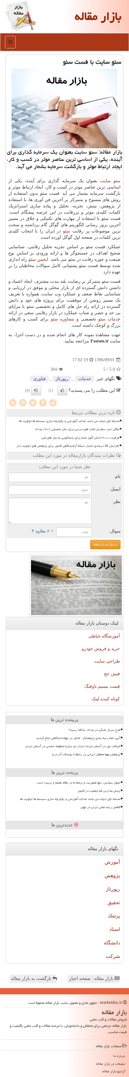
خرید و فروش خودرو (101, 648)
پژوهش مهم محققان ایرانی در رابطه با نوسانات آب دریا (86, 754)
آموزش (112, 862)
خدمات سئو (109, 319)
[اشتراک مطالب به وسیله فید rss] (12, 402)
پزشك (114, 915)
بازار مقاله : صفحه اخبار (92, 978)
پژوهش (112, 875)
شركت (113, 956)
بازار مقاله (98, 16)
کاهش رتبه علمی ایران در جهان (100, 807)
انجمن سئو (38, 259)
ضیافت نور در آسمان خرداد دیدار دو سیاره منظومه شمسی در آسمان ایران (72, 746)
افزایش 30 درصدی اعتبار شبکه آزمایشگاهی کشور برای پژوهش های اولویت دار (68, 446)
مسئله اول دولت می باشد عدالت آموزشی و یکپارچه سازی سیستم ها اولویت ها (69, 421)
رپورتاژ (62, 378)
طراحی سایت (107, 661)
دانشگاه (112, 942)
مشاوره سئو (62, 319)
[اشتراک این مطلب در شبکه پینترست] (22, 402)
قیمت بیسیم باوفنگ (102, 686)
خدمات (84, 378)
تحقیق (113, 902)
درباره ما (119, 1055)
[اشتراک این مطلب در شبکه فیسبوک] (43, 402)
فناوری (39, 378)
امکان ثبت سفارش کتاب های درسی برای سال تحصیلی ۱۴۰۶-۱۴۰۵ (76, 429)
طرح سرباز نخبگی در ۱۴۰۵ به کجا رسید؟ (94, 730)
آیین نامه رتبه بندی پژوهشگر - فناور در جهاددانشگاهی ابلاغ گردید (78, 738)
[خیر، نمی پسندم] (36, 390)
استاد (114, 929)
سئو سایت (110, 180)
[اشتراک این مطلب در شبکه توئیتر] (32, 402)
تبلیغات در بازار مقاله (110, 1063)
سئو (66, 231)
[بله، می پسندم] (62, 390)
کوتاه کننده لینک (105, 699)
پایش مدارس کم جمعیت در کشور (99, 791)
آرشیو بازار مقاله (113, 1071)
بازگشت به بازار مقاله (32, 978)
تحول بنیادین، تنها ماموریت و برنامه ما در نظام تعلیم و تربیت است (78, 782)
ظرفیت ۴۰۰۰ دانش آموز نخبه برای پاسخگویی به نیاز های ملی (80, 438)
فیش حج (112, 673)
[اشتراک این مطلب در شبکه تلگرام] (53, 402)
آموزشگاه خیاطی (104, 636)
